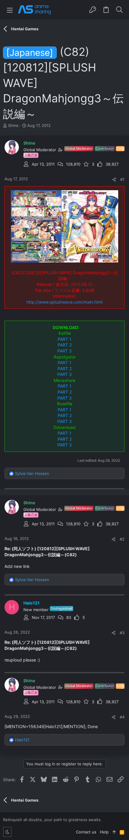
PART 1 (64, 339)
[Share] (114, 179)
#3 (122, 632)
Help (104, 832)
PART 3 (64, 350)
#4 (122, 717)
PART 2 (65, 344)
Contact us (86, 832)
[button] (9, 9)
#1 (122, 179)
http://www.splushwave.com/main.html (64, 301)
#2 (122, 539)
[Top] (114, 831)
